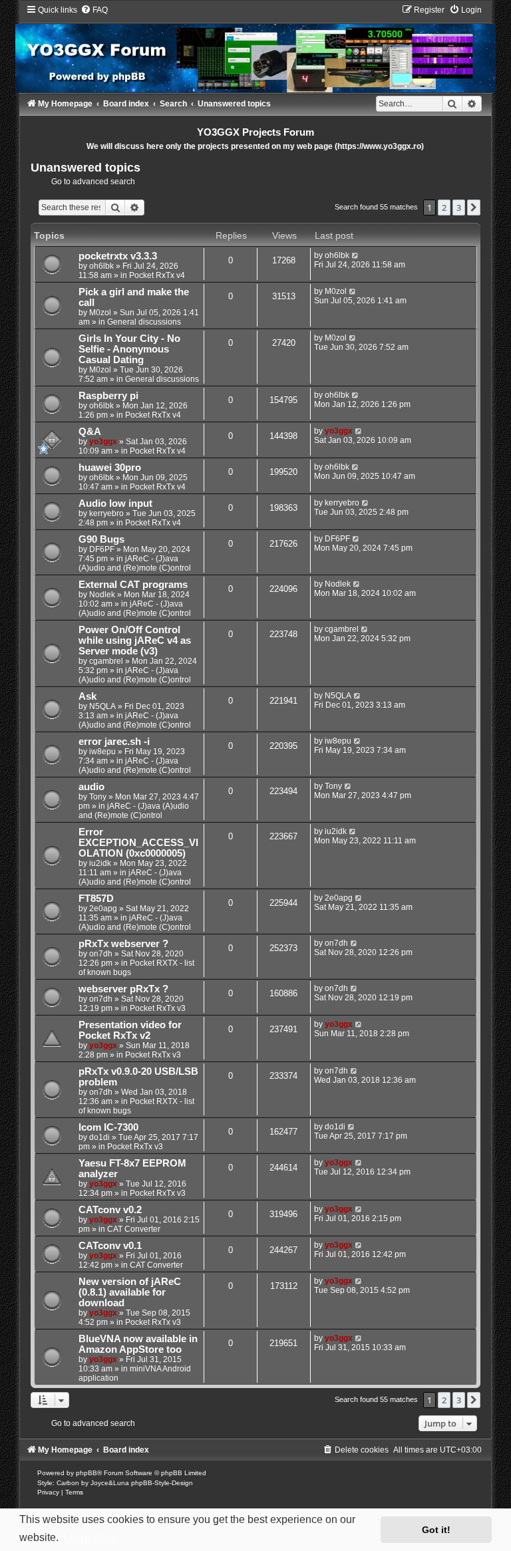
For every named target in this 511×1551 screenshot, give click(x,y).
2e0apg (103, 908)
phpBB (86, 1473)
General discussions (144, 322)
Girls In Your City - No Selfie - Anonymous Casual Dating (129, 349)
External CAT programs (133, 584)
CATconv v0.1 (110, 1245)
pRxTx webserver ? (123, 943)
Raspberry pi (108, 395)
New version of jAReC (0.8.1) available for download (130, 1292)
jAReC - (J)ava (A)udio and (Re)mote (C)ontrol (135, 563)
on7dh (100, 953)
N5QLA (102, 706)
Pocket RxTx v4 (157, 275)
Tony (97, 796)
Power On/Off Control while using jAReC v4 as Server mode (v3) (135, 640)
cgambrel (106, 661)
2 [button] (444, 207)
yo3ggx (103, 441)
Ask (87, 696)
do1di (99, 1137)
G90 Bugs (101, 539)
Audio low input (115, 503)
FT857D (96, 898)
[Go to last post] (355, 255)
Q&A (90, 431)
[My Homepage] (255, 48)
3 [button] (458, 207)
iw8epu (102, 751)
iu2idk (100, 863)
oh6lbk (101, 266)
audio (91, 786)
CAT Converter (133, 1229)
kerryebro (106, 513)
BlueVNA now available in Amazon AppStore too (138, 1344)
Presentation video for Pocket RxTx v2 (130, 1030)
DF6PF (101, 549)
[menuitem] (94, 10)
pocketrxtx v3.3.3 (118, 256)
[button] (473, 207)
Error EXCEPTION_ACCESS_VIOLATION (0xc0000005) (138, 843)
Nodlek (102, 594)
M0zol (100, 312)
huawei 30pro (110, 467)
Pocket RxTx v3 (158, 1008)
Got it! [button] (436, 1529)
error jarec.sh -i (114, 741)
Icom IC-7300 (108, 1127)
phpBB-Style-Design (162, 1482)
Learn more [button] (90, 1537)
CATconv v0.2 (110, 1209)
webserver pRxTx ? (123, 989)
